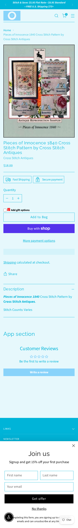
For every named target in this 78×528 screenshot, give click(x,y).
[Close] (73, 446)
